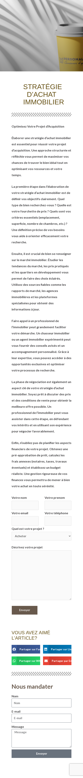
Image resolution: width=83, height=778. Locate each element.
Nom (15, 696)
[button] (26, 649)
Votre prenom (55, 497)
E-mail (16, 711)
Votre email (20, 513)
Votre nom (19, 497)
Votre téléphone (56, 513)
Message (18, 726)
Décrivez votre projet (27, 547)
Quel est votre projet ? (28, 528)
